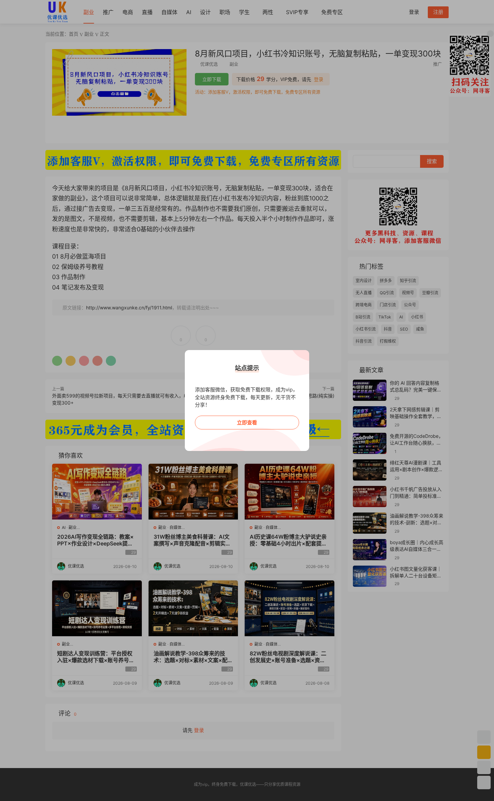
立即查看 (247, 422)
